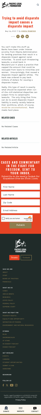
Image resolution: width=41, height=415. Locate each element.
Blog (5, 334)
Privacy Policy (21, 400)
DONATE (6, 411)
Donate (14, 258)
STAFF (5, 275)
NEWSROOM (7, 374)
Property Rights (9, 315)
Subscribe (7, 369)
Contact (26, 258)
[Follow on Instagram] (16, 385)
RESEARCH (6, 297)
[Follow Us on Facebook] (4, 385)
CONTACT (34, 411)
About (5, 272)
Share (13, 36)
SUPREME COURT (9, 306)
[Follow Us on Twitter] (7, 385)
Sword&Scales (9, 337)
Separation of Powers (12, 322)
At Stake (6, 340)
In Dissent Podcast (11, 344)
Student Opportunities (12, 362)
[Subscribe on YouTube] (11, 385)
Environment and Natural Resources (18, 325)
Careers (6, 359)
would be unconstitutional (14, 107)
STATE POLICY (8, 300)
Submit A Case (8, 365)
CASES (5, 291)
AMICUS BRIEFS (8, 294)
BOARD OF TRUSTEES (10, 278)
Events (6, 356)
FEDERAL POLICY (9, 303)
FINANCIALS (7, 282)
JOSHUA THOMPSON (28, 31)
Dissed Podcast (9, 347)
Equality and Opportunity (13, 319)
